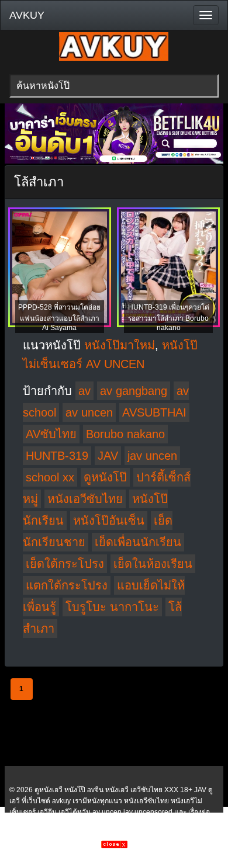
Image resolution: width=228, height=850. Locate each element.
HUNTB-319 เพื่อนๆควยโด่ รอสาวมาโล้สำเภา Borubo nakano (168, 317)
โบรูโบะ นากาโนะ (112, 607)
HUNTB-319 (57, 455)
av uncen (89, 412)
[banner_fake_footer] (114, 846)
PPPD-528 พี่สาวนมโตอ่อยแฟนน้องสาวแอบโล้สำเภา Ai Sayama (59, 317)
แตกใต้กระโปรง (67, 585)
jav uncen (152, 455)
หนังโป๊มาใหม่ (119, 345)
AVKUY (26, 15)
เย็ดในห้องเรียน (152, 563)
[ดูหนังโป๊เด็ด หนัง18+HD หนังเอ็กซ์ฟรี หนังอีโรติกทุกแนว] (113, 58)
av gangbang (133, 390)
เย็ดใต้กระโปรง (65, 563)
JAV (108, 455)
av (84, 390)
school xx (50, 477)
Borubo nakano (125, 434)
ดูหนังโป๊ (105, 477)
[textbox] (114, 86)
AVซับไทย (51, 434)
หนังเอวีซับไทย (85, 498)
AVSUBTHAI (154, 412)
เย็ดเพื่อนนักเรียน (138, 542)
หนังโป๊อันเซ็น (108, 520)
